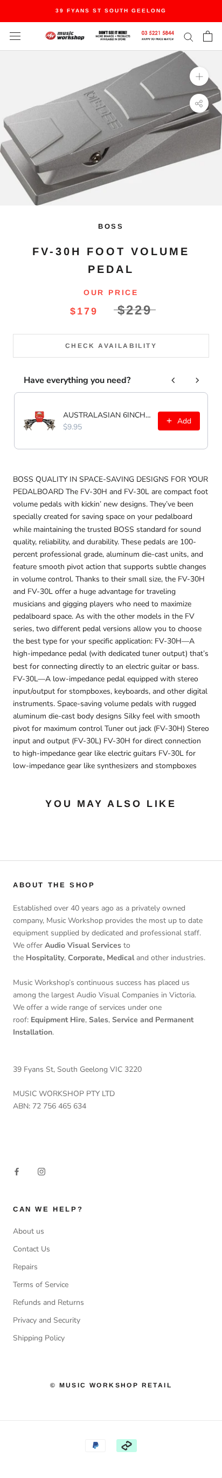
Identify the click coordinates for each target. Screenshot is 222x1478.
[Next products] (197, 380)
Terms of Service (40, 1284)
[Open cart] (207, 36)
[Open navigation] (15, 36)
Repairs (25, 1267)
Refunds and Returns (48, 1302)
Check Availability (111, 346)
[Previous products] (173, 380)
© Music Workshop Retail (111, 1385)
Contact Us (31, 1249)
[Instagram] (41, 1171)
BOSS (110, 226)
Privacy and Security (46, 1320)
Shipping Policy (39, 1338)
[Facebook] (16, 1171)
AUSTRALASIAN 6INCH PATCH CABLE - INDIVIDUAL (107, 415)
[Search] (188, 36)
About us (28, 1231)
